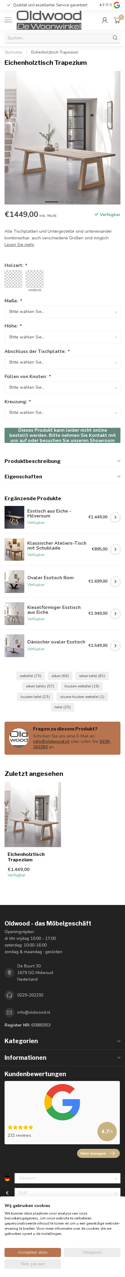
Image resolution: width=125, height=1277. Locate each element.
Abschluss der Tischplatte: (37, 351)
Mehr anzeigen (93, 1153)
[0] (117, 20)
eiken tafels (40, 686)
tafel (63, 707)
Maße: (13, 301)
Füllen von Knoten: (27, 376)
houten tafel (35, 696)
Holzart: (16, 265)
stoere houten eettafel (82, 696)
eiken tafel (92, 675)
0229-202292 (30, 995)
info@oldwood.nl (51, 741)
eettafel (30, 675)
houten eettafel (82, 686)
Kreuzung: (17, 401)
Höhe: (13, 326)
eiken (60, 675)
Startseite (13, 52)
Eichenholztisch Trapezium (54, 52)
